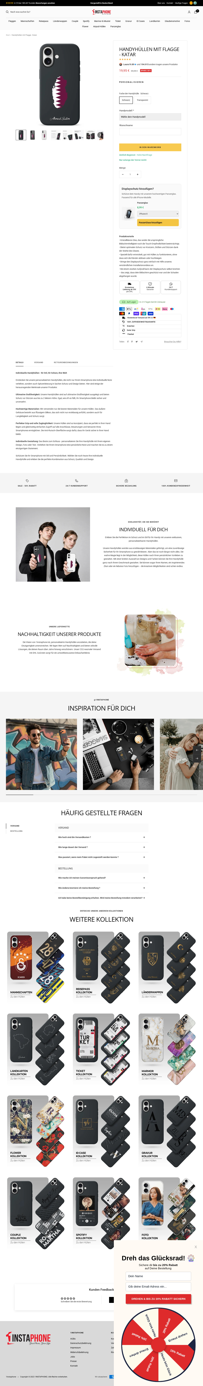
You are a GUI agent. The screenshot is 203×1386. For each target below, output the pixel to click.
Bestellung (16, 831)
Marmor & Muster (102, 21)
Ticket (118, 21)
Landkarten (154, 21)
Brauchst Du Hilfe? (172, 341)
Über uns (161, 3)
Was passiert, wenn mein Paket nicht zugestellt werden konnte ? (88, 857)
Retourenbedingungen (66, 362)
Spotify (86, 21)
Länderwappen (60, 21)
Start (8, 35)
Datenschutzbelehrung (80, 1343)
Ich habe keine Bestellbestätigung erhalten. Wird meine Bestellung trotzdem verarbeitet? (100, 898)
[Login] (189, 12)
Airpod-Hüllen (99, 26)
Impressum (75, 1347)
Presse (73, 1361)
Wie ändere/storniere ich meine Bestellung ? (79, 888)
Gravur (128, 21)
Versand (38, 362)
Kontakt (170, 3)
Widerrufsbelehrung (79, 1352)
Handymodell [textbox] (126, 110)
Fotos (187, 21)
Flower (85, 26)
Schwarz (126, 100)
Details (19, 362)
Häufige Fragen (181, 3)
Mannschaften (27, 21)
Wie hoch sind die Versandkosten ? (74, 837)
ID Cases (141, 21)
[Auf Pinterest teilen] (132, 342)
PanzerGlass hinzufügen (150, 222)
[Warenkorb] (195, 12)
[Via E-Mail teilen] (142, 342)
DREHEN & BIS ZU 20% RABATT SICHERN (158, 1299)
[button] (21, 135)
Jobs (72, 1357)
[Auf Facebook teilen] (128, 342)
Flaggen (12, 21)
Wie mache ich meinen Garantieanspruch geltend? (82, 878)
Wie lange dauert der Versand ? (73, 847)
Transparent (142, 100)
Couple (75, 21)
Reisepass (43, 21)
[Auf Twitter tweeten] (136, 342)
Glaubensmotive (172, 21)
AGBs (72, 1339)
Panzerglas (115, 26)
